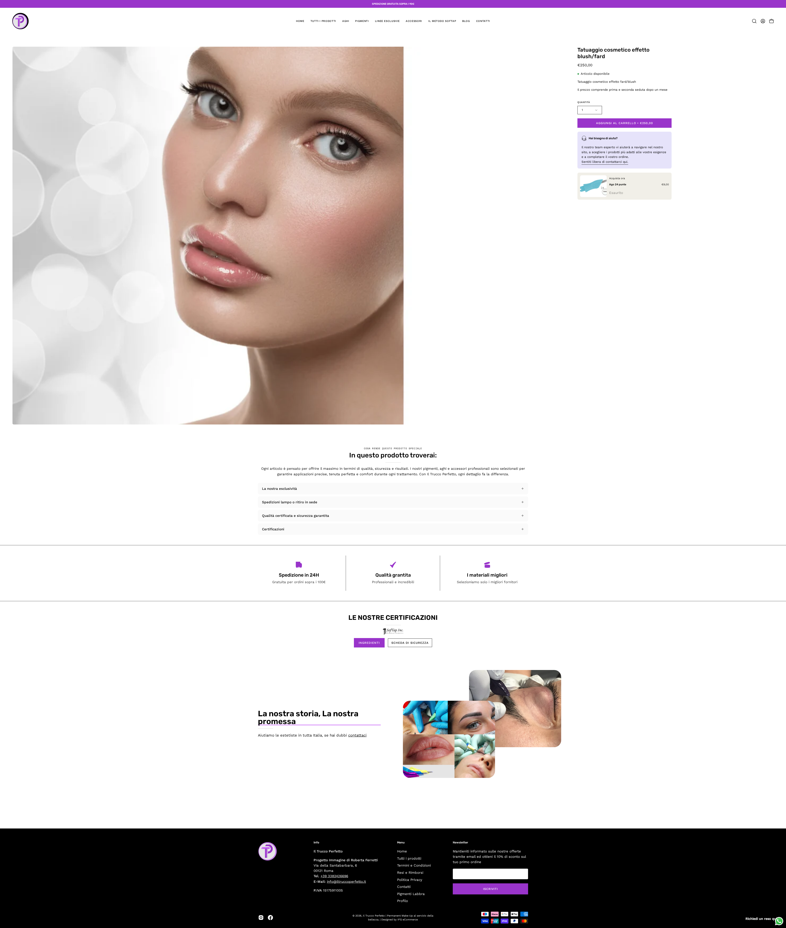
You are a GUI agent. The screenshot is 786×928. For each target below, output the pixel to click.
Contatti (404, 887)
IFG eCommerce (408, 919)
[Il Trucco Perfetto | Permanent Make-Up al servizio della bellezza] (20, 21)
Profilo (402, 901)
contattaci (357, 735)
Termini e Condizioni (414, 865)
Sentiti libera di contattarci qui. (605, 162)
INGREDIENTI (369, 642)
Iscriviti (490, 889)
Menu (401, 842)
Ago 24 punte (617, 184)
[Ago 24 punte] (593, 186)
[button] (345, 21)
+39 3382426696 (334, 876)
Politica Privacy (409, 879)
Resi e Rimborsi (410, 872)
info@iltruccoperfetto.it (346, 881)
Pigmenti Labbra (411, 894)
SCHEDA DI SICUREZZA (410, 642)
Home (402, 851)
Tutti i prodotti (409, 858)
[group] (393, 4)
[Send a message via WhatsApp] (779, 921)
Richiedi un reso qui (761, 919)
